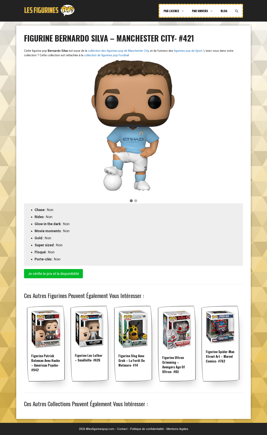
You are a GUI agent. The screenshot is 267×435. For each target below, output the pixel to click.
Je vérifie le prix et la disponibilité (53, 274)
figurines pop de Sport (188, 51)
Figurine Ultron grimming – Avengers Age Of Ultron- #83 (173, 364)
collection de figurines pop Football (106, 55)
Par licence (171, 11)
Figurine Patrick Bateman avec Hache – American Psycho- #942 (45, 362)
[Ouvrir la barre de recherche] (236, 11)
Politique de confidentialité (147, 429)
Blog (224, 11)
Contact (122, 429)
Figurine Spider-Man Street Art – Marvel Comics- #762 (220, 356)
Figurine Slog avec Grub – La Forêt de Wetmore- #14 (131, 360)
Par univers (200, 11)
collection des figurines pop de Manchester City (118, 51)
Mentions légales (177, 429)
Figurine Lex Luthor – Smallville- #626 (88, 357)
